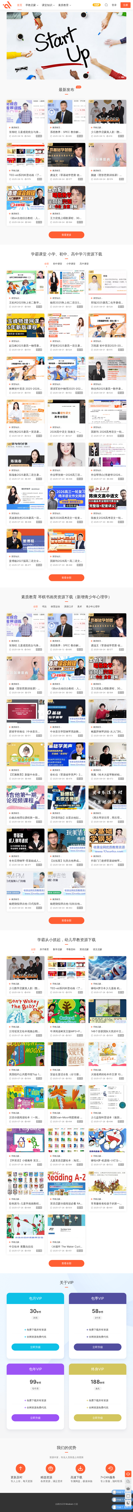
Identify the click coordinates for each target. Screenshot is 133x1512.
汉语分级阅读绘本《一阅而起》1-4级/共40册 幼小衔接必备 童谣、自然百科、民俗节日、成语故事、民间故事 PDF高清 (25, 1117)
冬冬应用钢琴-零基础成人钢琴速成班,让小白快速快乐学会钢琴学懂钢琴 (25, 860)
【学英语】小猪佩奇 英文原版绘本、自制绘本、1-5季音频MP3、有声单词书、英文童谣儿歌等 (25, 1160)
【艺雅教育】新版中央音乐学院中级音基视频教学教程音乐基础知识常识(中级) (24, 774)
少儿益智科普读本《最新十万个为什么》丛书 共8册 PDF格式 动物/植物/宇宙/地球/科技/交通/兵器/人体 (107, 1117)
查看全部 (66, 577)
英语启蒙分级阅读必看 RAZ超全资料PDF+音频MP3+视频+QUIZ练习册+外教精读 (66, 1203)
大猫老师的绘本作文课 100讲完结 (106, 1074)
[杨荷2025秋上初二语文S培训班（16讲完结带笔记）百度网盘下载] (66, 282)
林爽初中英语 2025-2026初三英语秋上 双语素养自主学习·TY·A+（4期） (25, 388)
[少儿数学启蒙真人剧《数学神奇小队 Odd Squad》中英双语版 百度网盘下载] (107, 112)
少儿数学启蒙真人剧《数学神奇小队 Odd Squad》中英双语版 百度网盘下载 (107, 132)
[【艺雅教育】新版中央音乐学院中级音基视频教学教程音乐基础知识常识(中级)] (25, 754)
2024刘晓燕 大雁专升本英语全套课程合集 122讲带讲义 (105, 1508)
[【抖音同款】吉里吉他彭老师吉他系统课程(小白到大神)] (66, 797)
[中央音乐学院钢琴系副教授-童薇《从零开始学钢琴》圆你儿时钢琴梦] (66, 711)
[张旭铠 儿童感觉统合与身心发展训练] (25, 112)
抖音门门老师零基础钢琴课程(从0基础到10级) (106, 860)
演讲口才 (68, 606)
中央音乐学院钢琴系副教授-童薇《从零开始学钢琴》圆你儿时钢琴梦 (66, 731)
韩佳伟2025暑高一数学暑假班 (107, 388)
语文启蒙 (97, 949)
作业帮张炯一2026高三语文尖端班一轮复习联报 (66, 474)
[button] (119, 77)
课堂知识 (47, 5)
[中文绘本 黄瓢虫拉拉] (25, 1226)
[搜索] (106, 4)
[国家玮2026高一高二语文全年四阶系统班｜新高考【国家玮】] (66, 541)
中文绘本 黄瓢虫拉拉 (21, 1246)
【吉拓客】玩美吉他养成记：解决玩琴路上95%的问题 (65, 860)
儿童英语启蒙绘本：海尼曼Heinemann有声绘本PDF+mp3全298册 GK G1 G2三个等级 (65, 1160)
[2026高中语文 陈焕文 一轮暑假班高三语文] (66, 411)
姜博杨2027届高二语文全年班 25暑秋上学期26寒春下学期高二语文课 (25, 560)
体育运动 (55, 606)
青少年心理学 (93, 606)
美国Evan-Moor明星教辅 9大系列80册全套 (66, 1117)
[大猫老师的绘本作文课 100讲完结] (107, 1054)
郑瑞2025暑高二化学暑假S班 (106, 302)
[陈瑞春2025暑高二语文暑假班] (25, 455)
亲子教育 (44, 949)
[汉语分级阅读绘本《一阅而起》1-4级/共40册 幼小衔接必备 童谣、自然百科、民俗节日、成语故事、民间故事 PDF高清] (25, 1097)
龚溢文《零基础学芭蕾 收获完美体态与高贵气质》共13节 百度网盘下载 (66, 175)
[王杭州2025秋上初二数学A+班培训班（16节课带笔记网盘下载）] (25, 282)
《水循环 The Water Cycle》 (65, 1246)
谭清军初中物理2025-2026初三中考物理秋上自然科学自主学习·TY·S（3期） (66, 388)
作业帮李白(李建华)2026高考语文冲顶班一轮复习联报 (107, 474)
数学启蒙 (57, 949)
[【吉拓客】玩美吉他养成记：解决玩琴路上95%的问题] (66, 840)
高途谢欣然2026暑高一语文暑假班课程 (25, 517)
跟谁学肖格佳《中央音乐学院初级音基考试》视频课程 (24, 731)
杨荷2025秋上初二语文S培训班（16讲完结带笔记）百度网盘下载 (66, 302)
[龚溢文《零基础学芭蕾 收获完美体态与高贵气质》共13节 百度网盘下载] (66, 155)
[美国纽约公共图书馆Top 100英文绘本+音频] (25, 1054)
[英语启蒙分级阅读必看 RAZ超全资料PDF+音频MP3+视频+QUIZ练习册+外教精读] (66, 1183)
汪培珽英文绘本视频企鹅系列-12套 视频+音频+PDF (24, 1031)
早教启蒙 (30, 5)
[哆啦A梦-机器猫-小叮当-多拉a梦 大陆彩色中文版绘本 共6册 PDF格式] (107, 1140)
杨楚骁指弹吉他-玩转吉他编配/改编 (66, 903)
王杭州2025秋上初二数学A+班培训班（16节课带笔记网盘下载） (25, 302)
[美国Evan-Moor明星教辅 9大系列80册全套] (66, 1097)
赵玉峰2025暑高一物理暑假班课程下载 (25, 345)
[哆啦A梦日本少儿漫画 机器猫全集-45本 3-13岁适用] (107, 968)
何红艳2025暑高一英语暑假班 (25, 431)
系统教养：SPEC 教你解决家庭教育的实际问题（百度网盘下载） (65, 132)
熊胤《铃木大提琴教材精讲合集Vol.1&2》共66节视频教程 (107, 774)
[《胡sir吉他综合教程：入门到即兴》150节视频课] (25, 198)
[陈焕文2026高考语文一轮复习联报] (107, 498)
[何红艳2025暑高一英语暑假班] (25, 411)
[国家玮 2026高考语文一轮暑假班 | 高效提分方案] (107, 411)
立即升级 (35, 1347)
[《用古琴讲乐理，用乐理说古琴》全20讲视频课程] (107, 797)
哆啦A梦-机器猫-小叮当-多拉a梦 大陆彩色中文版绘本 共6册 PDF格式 (106, 1160)
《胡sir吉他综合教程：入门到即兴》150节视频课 (25, 218)
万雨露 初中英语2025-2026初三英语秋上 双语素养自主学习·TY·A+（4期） (106, 345)
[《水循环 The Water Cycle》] (66, 1226)
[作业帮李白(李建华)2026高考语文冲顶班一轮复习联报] (107, 455)
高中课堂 (84, 263)
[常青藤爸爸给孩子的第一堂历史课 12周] (107, 1183)
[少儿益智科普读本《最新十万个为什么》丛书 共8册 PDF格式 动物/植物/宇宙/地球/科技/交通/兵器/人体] (107, 1097)
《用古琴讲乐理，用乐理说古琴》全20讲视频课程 (106, 817)
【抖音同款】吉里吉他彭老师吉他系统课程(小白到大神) (65, 817)
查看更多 (66, 234)
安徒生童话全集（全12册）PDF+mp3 (65, 1074)
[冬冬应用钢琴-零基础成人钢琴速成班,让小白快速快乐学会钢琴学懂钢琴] (25, 840)
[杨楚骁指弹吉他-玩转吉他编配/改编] (66, 883)
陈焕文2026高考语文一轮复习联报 (107, 517)
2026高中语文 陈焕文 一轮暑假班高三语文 (66, 431)
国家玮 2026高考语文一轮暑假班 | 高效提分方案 (106, 431)
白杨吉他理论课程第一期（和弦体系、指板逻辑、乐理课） (24, 817)
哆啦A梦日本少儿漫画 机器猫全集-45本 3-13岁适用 (106, 988)
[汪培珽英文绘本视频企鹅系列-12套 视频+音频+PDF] (25, 1011)
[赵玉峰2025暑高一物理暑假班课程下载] (25, 325)
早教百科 (70, 949)
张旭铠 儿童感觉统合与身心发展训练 (25, 132)
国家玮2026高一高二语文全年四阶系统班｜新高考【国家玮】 (66, 560)
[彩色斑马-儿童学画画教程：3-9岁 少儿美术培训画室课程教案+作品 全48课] (25, 1183)
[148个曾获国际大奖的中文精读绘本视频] (107, 1011)
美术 (79, 606)
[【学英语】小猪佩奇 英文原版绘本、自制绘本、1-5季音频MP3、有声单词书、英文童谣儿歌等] (25, 1140)
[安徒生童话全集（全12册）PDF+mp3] (66, 1054)
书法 (44, 606)
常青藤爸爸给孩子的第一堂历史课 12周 (106, 1203)
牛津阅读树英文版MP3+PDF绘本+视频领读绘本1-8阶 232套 (66, 1031)
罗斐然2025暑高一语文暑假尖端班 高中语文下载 (66, 345)
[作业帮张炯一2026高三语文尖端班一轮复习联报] (66, 455)
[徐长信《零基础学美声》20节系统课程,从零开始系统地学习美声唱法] (66, 754)
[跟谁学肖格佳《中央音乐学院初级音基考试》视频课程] (25, 711)
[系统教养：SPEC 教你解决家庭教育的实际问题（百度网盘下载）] (66, 112)
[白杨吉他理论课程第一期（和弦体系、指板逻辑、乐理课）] (25, 797)
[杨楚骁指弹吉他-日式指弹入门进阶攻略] (25, 883)
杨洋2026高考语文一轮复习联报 (66, 517)
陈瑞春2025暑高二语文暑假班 (25, 474)
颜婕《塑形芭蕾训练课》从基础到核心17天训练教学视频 (106, 175)
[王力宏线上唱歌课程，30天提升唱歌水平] (66, 198)
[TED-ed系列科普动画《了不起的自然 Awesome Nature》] (25, 155)
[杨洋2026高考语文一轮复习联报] (66, 498)
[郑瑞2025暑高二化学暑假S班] (107, 282)
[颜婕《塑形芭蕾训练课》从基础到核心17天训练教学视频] (107, 155)
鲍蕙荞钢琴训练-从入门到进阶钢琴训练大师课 (107, 731)
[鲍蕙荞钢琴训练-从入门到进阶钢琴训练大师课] (107, 711)
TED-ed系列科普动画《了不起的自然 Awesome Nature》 (25, 175)
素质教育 (63, 5)
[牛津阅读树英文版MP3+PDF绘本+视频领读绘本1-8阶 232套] (66, 1011)
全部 (46, 263)
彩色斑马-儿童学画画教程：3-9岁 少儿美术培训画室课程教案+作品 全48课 (25, 1203)
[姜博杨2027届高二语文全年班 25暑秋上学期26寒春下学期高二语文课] (25, 541)
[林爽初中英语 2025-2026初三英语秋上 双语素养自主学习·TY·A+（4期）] (25, 368)
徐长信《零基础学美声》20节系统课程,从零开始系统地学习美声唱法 (66, 774)
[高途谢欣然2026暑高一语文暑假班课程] (25, 498)
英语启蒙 (84, 949)
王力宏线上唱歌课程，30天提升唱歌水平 (66, 218)
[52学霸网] (7, 5)
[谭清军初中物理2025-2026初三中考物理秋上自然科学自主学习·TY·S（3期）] (66, 368)
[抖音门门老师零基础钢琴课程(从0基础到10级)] (107, 840)
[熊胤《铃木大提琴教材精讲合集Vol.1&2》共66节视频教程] (107, 754)
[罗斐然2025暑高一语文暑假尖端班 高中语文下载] (66, 325)
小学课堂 (70, 263)
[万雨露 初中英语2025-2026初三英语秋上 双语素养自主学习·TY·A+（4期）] (107, 325)
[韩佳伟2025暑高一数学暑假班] (107, 368)
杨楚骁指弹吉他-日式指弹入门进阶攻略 (25, 903)
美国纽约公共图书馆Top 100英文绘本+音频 (25, 1074)
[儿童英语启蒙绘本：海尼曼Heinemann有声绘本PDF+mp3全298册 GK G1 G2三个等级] (66, 1140)
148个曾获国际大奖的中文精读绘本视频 (106, 1031)
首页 (19, 5)
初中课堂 (57, 263)
